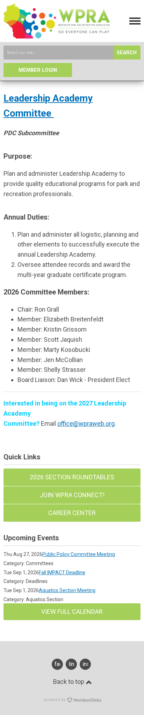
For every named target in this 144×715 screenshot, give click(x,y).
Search (127, 53)
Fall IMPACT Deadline (62, 572)
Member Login (38, 70)
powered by (55, 699)
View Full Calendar (72, 611)
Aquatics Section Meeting (67, 590)
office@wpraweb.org (86, 423)
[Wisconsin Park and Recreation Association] (56, 36)
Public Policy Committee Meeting (78, 554)
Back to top (69, 681)
